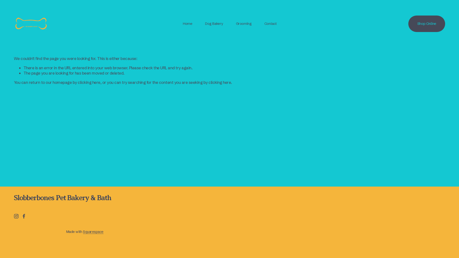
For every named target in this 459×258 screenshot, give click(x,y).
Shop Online (426, 24)
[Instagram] (16, 216)
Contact (270, 24)
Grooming (243, 24)
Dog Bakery (214, 24)
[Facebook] (24, 216)
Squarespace (93, 232)
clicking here (89, 82)
